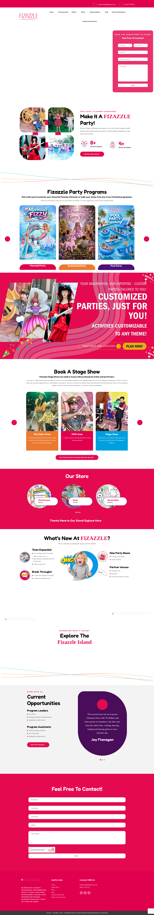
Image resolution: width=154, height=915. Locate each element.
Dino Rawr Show (42, 434)
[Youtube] (89, 892)
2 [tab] (76, 512)
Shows (83, 12)
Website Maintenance (93, 913)
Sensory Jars (78, 500)
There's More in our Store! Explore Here (76, 520)
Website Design (81, 913)
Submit (133, 85)
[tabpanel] (42, 497)
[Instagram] (85, 892)
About (51, 12)
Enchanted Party (77, 265)
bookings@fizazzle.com (109, 4)
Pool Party (116, 265)
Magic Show (112, 434)
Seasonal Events (95, 12)
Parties (74, 12)
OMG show (77, 434)
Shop (106, 12)
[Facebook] (81, 892)
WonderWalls (44, 500)
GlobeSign (105, 913)
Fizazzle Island (63, 12)
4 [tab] (79, 512)
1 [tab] (74, 512)
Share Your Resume (38, 745)
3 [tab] (78, 512)
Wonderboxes (113, 500)
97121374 (131, 4)
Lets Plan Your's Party (91, 154)
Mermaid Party (38, 265)
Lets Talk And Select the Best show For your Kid (76, 457)
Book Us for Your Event (90, 21)
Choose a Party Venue (118, 12)
